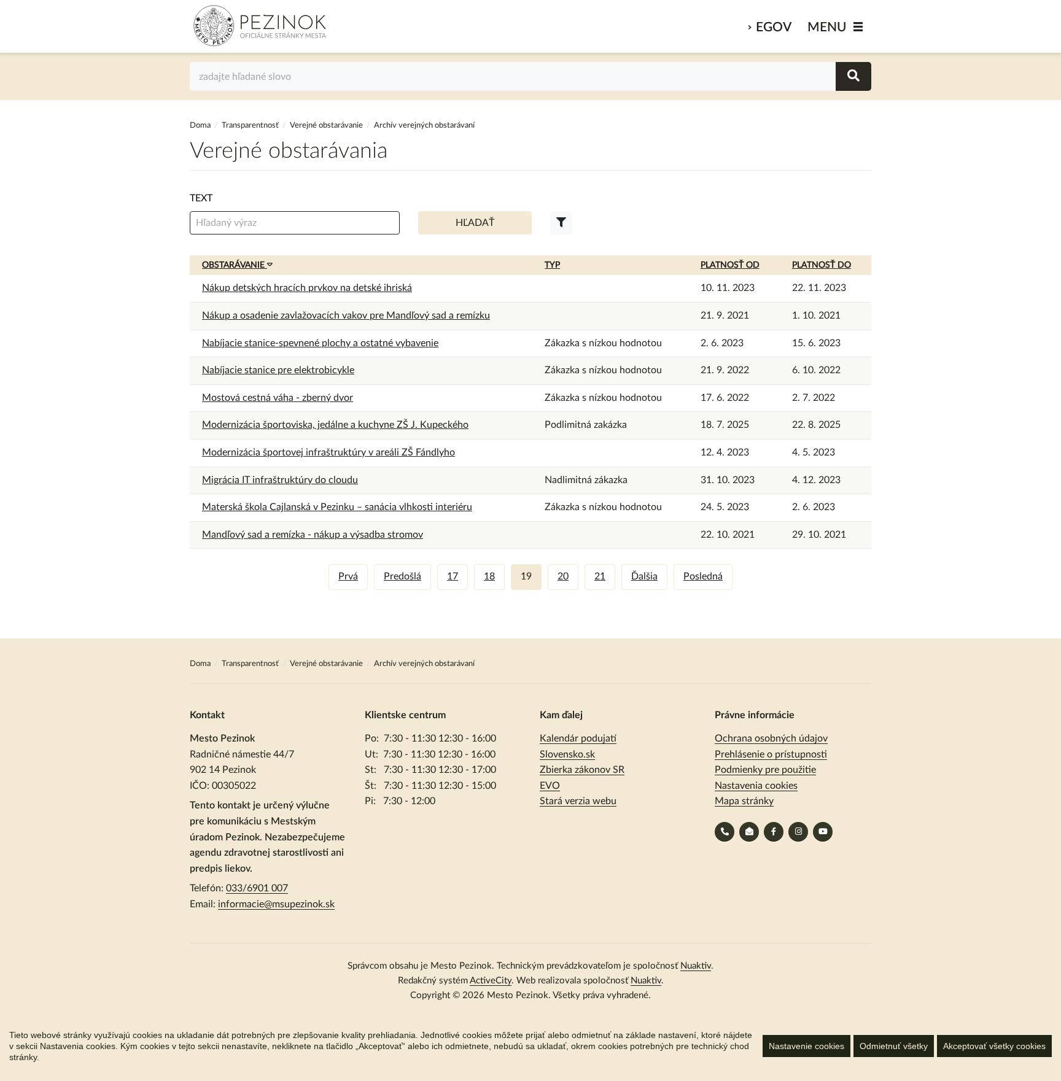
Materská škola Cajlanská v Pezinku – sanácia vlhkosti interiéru (337, 507)
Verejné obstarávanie (326, 126)
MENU (827, 27)
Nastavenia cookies (756, 786)
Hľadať (475, 223)
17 (452, 576)
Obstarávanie (234, 265)
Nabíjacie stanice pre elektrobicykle (278, 370)
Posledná (703, 576)
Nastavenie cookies (806, 1046)
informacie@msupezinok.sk (276, 904)
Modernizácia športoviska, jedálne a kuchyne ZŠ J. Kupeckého (335, 425)
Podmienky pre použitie (765, 770)
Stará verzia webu (578, 801)
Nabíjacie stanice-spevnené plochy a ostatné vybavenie (320, 343)
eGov (773, 27)
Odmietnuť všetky (894, 1046)
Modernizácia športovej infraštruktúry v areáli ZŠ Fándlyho (328, 452)
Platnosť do (821, 265)
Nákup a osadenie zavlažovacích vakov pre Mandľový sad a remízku (346, 315)
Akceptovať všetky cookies (994, 1046)
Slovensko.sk (567, 754)
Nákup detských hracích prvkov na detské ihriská (307, 288)
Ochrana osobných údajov (771, 738)
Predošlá (402, 576)
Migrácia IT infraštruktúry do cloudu (280, 480)
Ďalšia (644, 576)
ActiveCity (490, 980)
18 (489, 576)
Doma (201, 126)
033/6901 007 (257, 888)
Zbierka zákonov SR (582, 770)
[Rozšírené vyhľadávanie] (561, 222)
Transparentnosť (250, 126)
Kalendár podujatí (578, 738)
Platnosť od (730, 265)
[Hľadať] (853, 76)
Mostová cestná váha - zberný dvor (277, 398)
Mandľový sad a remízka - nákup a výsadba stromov (312, 535)
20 (563, 576)
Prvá (348, 576)
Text (201, 198)
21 (599, 576)
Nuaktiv (695, 966)
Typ (552, 265)
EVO (550, 786)
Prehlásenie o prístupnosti (771, 754)
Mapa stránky (744, 801)
